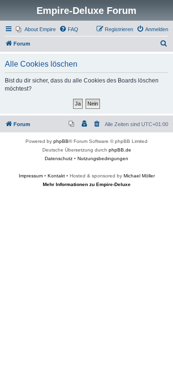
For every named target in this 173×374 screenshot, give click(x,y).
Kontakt (56, 175)
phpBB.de (120, 149)
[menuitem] (36, 29)
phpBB (61, 141)
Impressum (31, 175)
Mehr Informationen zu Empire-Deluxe (87, 184)
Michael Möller (139, 175)
